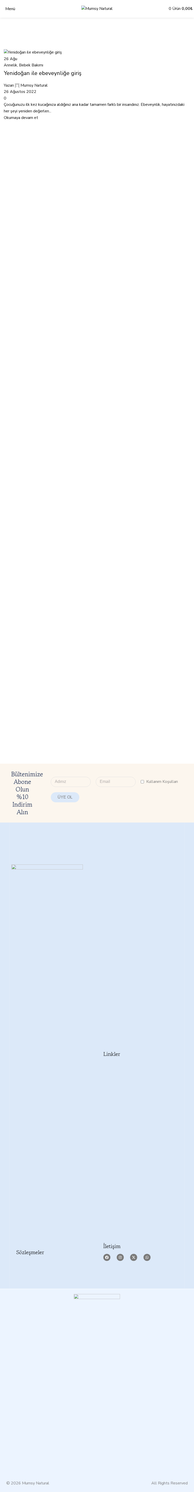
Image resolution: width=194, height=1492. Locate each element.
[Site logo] (97, 8)
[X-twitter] (133, 1257)
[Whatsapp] (147, 1257)
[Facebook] (106, 1257)
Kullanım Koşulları (162, 781)
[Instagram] (120, 1257)
